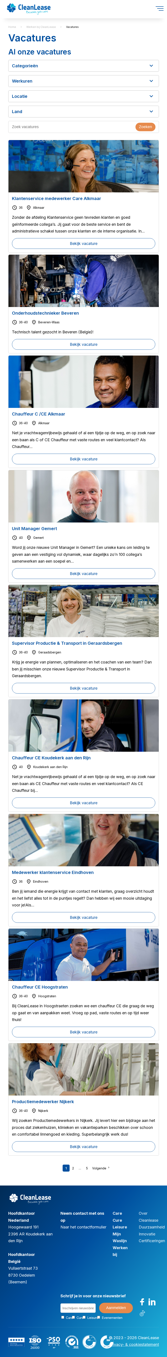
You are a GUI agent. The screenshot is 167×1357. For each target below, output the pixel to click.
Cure (117, 1220)
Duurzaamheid (152, 1227)
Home (12, 27)
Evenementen (108, 1318)
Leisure (120, 1227)
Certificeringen (152, 1240)
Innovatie (147, 1234)
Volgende (99, 1168)
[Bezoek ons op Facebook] (142, 1301)
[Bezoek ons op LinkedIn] (152, 1301)
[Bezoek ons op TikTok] (142, 1313)
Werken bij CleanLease (41, 27)
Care (117, 1213)
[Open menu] (160, 8)
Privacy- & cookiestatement (134, 1344)
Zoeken (145, 127)
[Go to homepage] (28, 5)
